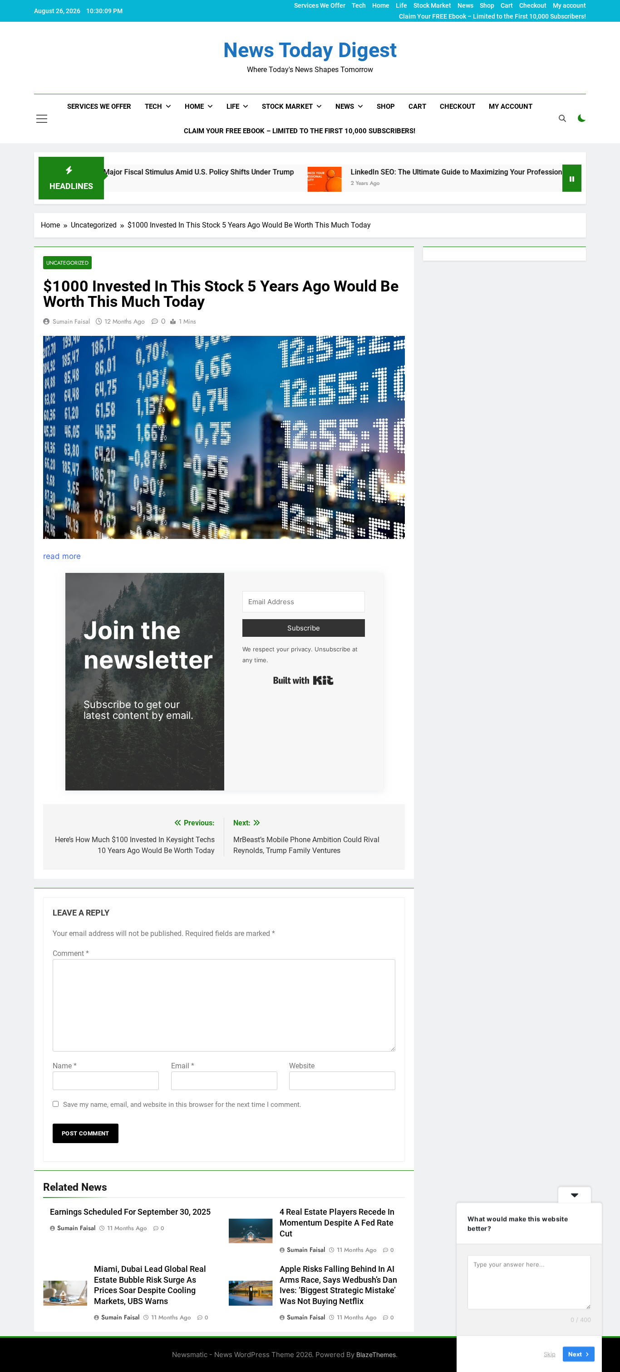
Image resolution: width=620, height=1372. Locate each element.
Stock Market (432, 5)
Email (182, 1066)
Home (380, 5)
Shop (487, 5)
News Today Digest (310, 50)
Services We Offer (319, 5)
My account (569, 5)
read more (62, 556)
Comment (71, 953)
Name (65, 1066)
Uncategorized (67, 263)
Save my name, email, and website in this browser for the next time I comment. (182, 1105)
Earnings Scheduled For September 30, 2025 (130, 1212)
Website (302, 1066)
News (465, 5)
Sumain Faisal (71, 321)
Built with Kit (303, 680)
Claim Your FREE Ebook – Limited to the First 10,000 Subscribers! (492, 16)
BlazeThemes (376, 1354)
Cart (507, 5)
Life (401, 5)
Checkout (532, 5)
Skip (550, 1353)
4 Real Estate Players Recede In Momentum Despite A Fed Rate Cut (337, 1222)
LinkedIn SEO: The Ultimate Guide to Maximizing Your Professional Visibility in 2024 (437, 172)
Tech (359, 5)
